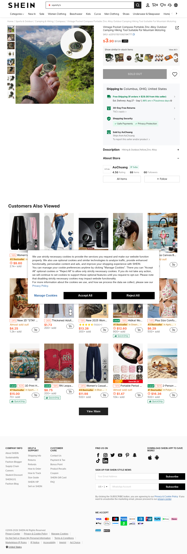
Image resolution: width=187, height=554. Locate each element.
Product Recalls (58, 469)
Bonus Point (56, 464)
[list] (119, 457)
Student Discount (13, 475)
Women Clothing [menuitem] (57, 13)
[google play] (156, 459)
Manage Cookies (59, 533)
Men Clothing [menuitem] (111, 13)
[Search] (137, 5)
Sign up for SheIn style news (113, 470)
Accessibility (49, 542)
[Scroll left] (172, 13)
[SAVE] (175, 74)
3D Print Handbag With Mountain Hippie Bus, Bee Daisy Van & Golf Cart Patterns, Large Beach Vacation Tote (24, 385)
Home (10, 21)
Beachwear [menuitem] (76, 13)
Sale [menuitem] (41, 13)
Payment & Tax (57, 460)
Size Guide (33, 477)
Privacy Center (12, 533)
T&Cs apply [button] (119, 111)
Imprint (62, 542)
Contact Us (55, 455)
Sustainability (12, 457)
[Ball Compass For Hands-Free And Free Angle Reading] (129, 58)
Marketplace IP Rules (16, 542)
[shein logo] (21, 5)
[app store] (149, 459)
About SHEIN (12, 453)
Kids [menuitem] (88, 13)
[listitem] (109, 58)
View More (93, 411)
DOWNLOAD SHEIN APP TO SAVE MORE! (165, 449)
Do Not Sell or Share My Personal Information (28, 538)
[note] (93, 250)
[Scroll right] (176, 13)
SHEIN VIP (33, 482)
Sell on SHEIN (35, 486)
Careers (9, 470)
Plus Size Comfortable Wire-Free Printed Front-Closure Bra (162, 320)
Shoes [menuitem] (126, 13)
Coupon (54, 473)
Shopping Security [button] (123, 118)
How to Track (34, 473)
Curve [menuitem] (97, 13)
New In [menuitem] (32, 13)
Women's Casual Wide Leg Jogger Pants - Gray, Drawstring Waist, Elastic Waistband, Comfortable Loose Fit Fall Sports (93, 385)
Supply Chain (12, 466)
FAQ (52, 482)
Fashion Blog (12, 484)
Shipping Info (34, 455)
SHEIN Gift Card (58, 477)
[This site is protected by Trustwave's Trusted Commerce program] (98, 530)
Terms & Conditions (64, 538)
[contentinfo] (140, 521)
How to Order (34, 469)
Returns (32, 460)
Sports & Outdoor (24, 21)
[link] (155, 5)
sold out (135, 74)
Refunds (32, 464)
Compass (60, 21)
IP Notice (34, 542)
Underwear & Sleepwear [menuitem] (146, 13)
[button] (169, 5)
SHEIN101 (10, 479)
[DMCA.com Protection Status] (107, 530)
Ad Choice (75, 542)
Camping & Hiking (44, 21)
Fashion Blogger (13, 462)
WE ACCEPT (101, 513)
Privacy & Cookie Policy (166, 496)
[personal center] (148, 5)
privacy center (164, 499)
